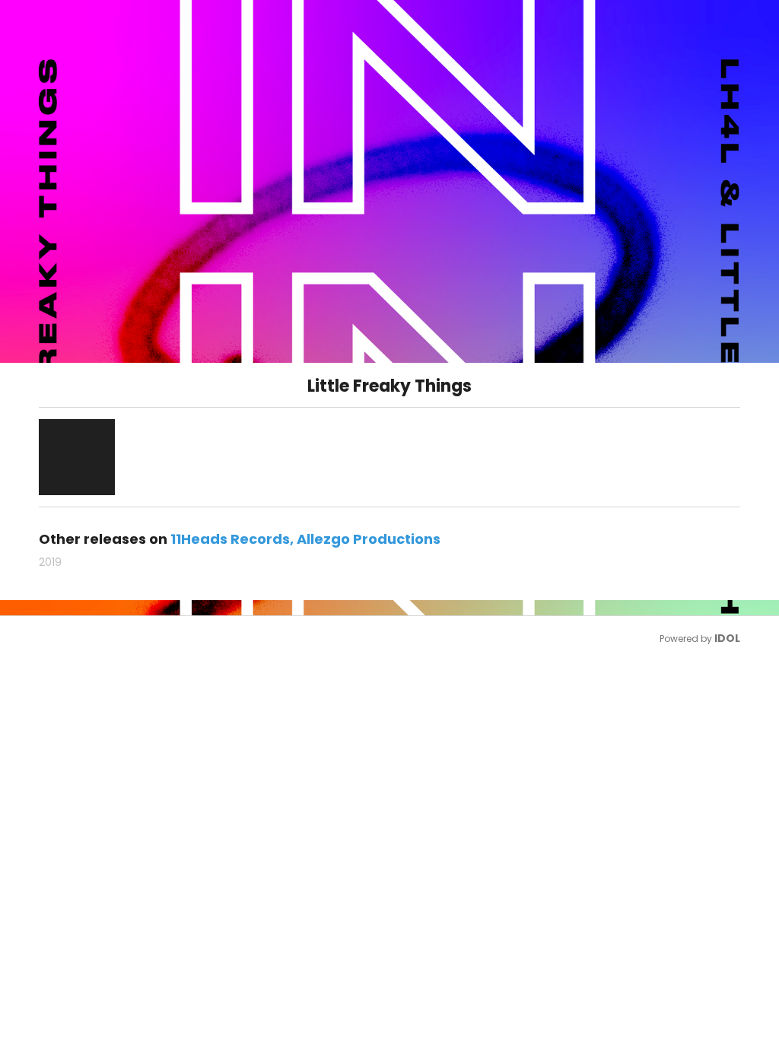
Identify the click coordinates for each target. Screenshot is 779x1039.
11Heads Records (230, 538)
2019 (50, 562)
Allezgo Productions (368, 538)
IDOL (727, 638)
